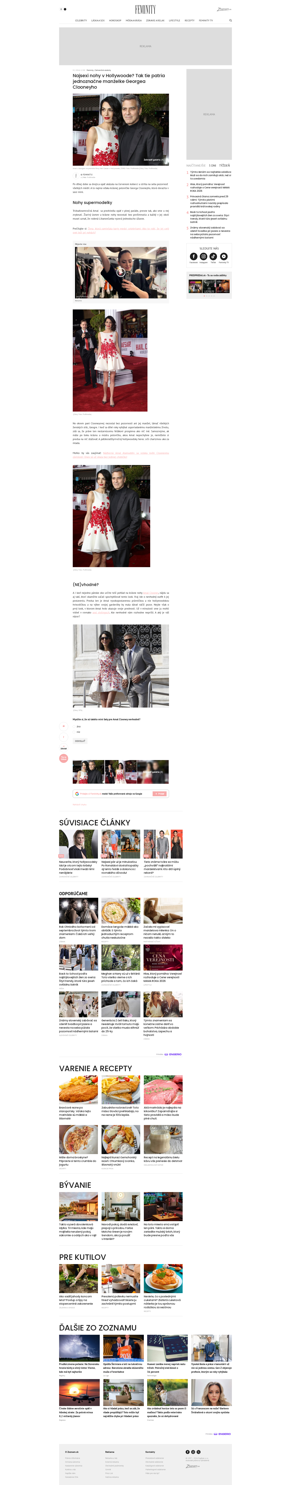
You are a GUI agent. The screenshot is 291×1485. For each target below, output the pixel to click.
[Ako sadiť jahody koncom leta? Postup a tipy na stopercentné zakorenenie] (78, 1278)
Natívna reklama (112, 1477)
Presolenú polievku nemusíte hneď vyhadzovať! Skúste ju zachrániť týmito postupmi (120, 1300)
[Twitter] (199, 1452)
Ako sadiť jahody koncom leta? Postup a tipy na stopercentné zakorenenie (76, 1300)
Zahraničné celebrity (103, 70)
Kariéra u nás (70, 1469)
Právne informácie (72, 1458)
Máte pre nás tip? (152, 1473)
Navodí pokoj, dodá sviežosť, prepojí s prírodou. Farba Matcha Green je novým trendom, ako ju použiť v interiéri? (120, 1232)
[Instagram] (193, 1452)
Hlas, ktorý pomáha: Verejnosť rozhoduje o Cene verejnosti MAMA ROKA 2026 (210, 187)
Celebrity (81, 20)
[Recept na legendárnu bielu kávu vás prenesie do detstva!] (163, 1139)
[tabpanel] (209, 204)
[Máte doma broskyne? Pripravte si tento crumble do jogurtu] (78, 1139)
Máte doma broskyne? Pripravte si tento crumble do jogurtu (77, 1161)
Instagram (203, 262)
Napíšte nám (70, 1473)
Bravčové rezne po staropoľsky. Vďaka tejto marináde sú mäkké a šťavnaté (75, 1113)
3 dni (212, 166)
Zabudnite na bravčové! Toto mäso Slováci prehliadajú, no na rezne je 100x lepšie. (120, 1111)
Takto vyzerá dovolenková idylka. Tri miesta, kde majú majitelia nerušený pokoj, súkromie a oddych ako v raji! (77, 1230)
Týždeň (224, 166)
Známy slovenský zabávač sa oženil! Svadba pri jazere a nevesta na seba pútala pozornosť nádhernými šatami (210, 232)
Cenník (108, 1469)
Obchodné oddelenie (154, 1462)
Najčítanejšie (196, 166)
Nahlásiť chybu (80, 804)
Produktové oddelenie (155, 1458)
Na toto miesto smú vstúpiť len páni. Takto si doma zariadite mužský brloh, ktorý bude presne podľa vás (162, 1230)
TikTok (213, 262)
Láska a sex (98, 20)
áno (79, 726)
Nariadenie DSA (71, 1477)
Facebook (194, 262)
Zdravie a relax (155, 20)
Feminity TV (206, 20)
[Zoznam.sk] (194, 1467)
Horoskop (115, 20)
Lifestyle (174, 20)
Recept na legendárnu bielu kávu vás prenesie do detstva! (163, 1159)
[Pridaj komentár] (63, 726)
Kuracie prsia (107, 1168)
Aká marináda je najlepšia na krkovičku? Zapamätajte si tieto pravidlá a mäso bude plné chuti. (162, 1113)
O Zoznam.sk (72, 1451)
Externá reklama (112, 1462)
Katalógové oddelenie (155, 1465)
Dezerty (62, 1168)
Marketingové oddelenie (156, 1469)
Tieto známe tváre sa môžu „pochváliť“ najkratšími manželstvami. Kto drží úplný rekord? (162, 867)
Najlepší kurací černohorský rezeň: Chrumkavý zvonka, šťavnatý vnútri (119, 1161)
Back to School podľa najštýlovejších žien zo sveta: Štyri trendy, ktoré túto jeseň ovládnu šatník (209, 217)
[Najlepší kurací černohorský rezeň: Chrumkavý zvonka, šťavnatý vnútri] (121, 1139)
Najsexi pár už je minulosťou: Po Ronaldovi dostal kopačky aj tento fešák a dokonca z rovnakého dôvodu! (120, 867)
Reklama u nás (111, 1458)
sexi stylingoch (101, 612)
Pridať (161, 793)
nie (78, 732)
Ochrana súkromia (72, 1462)
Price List (109, 1473)
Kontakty (150, 1451)
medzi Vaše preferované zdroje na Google (111, 793)
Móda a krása (134, 20)
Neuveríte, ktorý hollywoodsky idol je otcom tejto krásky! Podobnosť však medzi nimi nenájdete (78, 867)
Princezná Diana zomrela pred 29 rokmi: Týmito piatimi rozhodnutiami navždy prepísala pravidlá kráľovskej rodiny (209, 201)
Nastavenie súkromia (73, 1465)
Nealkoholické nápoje (153, 1165)
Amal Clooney (150, 593)
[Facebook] (188, 1452)
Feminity (90, 70)
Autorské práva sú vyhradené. (198, 1460)
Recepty (189, 20)
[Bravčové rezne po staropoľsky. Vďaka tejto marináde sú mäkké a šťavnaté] (78, 1089)
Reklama (109, 1451)
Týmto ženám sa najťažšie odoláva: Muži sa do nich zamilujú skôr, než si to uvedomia (210, 175)
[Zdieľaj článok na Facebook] (63, 737)
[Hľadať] (230, 20)
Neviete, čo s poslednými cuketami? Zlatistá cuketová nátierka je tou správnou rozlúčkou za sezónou (162, 1302)
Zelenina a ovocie (67, 1307)
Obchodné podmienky (114, 1465)
